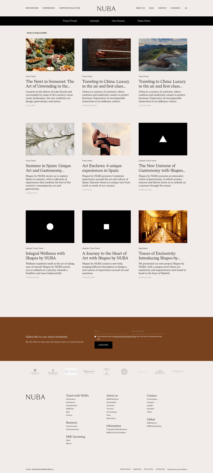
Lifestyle (94, 21)
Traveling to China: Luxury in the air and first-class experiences (105, 86)
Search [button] (176, 8)
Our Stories (118, 21)
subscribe (103, 345)
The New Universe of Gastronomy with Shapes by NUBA (161, 170)
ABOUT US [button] (140, 8)
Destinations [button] (32, 8)
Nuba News (144, 21)
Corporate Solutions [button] (69, 8)
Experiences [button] (49, 8)
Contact (162, 8)
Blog (151, 8)
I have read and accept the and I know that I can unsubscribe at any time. (129, 338)
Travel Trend (70, 21)
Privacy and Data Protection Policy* (125, 336)
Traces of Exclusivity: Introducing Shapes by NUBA (158, 258)
